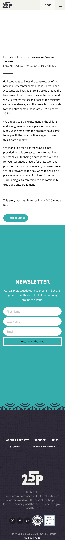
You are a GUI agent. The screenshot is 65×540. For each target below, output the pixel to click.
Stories (15, 446)
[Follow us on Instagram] (27, 520)
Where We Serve (44, 446)
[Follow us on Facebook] (20, 520)
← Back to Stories (16, 218)
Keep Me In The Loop (32, 341)
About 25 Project (17, 440)
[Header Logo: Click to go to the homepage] (10, 5)
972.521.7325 (32, 538)
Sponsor (40, 440)
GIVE (48, 5)
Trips (55, 440)
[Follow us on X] (12, 520)
